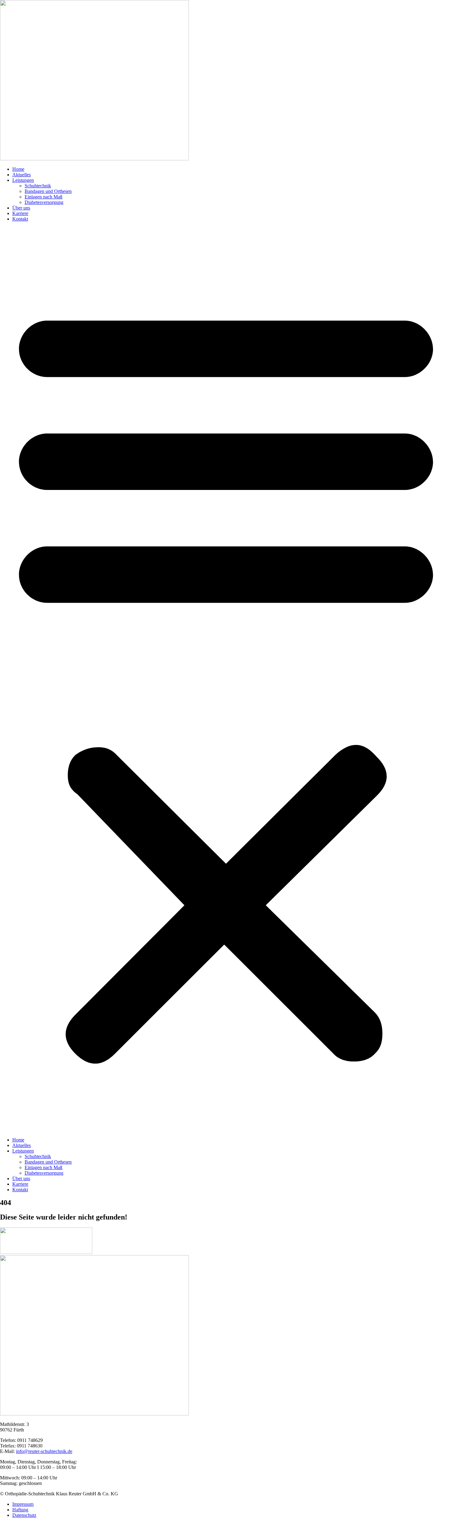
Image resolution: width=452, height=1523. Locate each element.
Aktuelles (21, 174)
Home (18, 169)
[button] (226, 679)
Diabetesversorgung (44, 202)
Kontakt (20, 218)
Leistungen (23, 180)
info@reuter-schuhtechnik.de (44, 1451)
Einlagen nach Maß (43, 196)
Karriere (20, 213)
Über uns (21, 207)
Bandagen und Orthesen (48, 191)
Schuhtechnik (38, 185)
